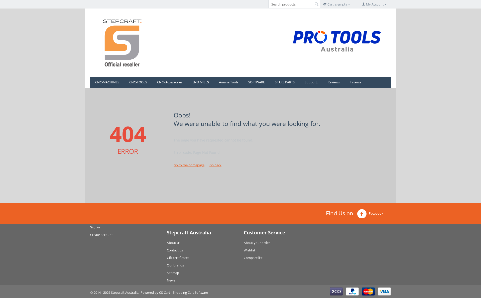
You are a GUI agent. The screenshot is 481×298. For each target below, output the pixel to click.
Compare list (253, 257)
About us (173, 242)
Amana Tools (228, 82)
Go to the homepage (189, 165)
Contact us (175, 250)
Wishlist (249, 250)
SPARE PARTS (285, 82)
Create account (101, 234)
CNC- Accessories (169, 82)
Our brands (175, 265)
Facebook (375, 213)
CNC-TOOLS (138, 82)
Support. (311, 82)
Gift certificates (178, 257)
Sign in (95, 227)
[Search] (316, 4)
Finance (355, 82)
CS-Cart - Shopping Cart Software (183, 292)
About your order (257, 242)
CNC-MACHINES (107, 82)
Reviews (334, 82)
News (171, 280)
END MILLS (200, 82)
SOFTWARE (256, 82)
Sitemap (173, 272)
